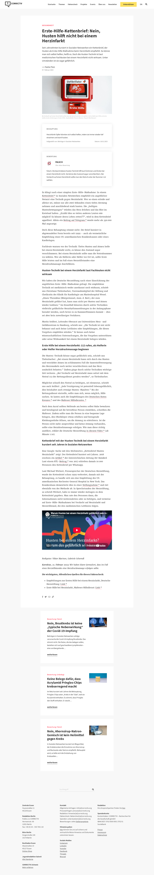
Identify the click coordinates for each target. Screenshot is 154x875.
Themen (62, 4)
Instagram (64, 843)
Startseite (51, 4)
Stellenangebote (82, 821)
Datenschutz (102, 835)
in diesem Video (94, 431)
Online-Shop (27, 851)
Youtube (63, 848)
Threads (63, 854)
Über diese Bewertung (62, 165)
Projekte (83, 4)
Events (92, 4)
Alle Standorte (27, 859)
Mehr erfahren (27, 867)
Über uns (101, 4)
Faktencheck (72, 4)
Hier (61, 829)
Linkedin (63, 846)
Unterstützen (128, 4)
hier (123, 808)
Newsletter (112, 4)
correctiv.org (13, 4)
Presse (100, 829)
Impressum (102, 832)
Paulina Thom (50, 67)
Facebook (63, 851)
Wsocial (63, 856)
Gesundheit (48, 25)
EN (141, 4)
